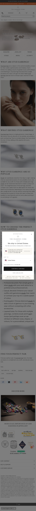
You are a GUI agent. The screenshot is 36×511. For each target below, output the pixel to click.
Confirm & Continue (18, 268)
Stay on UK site (18, 273)
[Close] (31, 234)
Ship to (6, 257)
